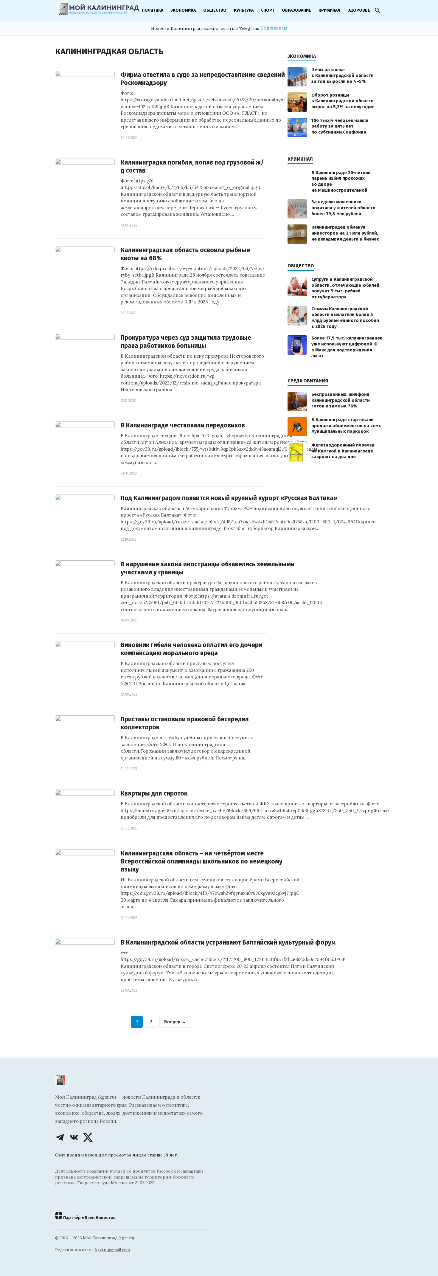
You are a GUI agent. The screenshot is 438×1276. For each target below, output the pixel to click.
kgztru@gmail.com (112, 1249)
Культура (244, 10)
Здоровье (359, 10)
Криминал (329, 10)
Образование (296, 10)
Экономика (183, 10)
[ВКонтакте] (74, 1137)
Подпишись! (273, 28)
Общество (214, 10)
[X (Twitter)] (88, 1137)
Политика (152, 10)
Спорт (267, 10)
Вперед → (175, 1021)
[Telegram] (60, 1137)
